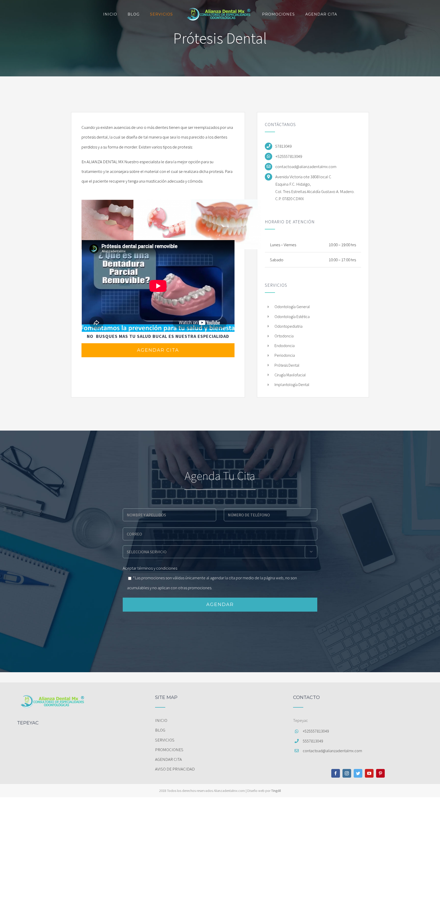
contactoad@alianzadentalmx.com (305, 166)
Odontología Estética (292, 316)
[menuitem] (220, 720)
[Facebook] (335, 773)
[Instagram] (346, 773)
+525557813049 (288, 156)
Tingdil (276, 790)
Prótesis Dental (286, 365)
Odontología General (292, 306)
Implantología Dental (291, 384)
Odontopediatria (288, 326)
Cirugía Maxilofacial (290, 374)
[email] (220, 533)
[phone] (270, 514)
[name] (169, 514)
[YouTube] (369, 773)
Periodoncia (284, 355)
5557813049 (313, 741)
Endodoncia (284, 345)
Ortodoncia (284, 335)
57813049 (283, 146)
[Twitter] (358, 773)
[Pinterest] (380, 773)
